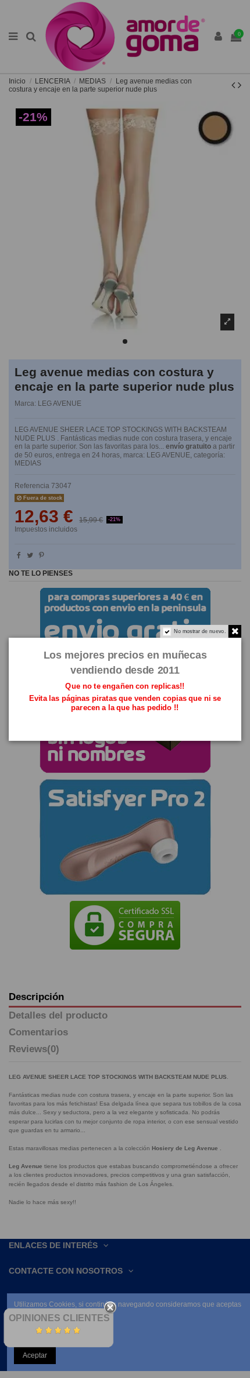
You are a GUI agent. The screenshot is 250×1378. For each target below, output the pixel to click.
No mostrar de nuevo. (200, 631)
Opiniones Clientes (59, 1318)
